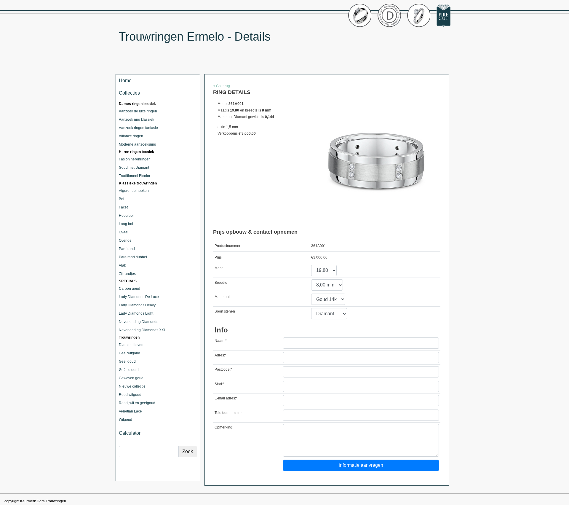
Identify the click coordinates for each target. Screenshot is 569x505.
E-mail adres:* (226, 398)
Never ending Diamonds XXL (142, 330)
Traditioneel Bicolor (134, 176)
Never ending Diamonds (138, 322)
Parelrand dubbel (133, 257)
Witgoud (125, 420)
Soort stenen (225, 311)
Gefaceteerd (129, 370)
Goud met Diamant (134, 167)
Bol (121, 199)
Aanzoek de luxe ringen (138, 111)
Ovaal (123, 232)
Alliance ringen (131, 136)
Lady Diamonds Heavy (137, 305)
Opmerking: (224, 427)
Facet (123, 207)
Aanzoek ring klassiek (136, 119)
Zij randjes (127, 274)
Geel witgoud (129, 353)
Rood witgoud (130, 395)
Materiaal (222, 297)
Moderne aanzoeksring (137, 144)
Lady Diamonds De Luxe (139, 297)
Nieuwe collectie (132, 386)
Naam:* (221, 341)
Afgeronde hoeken (134, 191)
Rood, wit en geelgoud (137, 403)
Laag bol (126, 224)
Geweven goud (131, 378)
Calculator (129, 433)
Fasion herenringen (135, 159)
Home (125, 80)
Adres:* (220, 355)
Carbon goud (129, 288)
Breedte (221, 283)
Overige (125, 240)
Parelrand (127, 249)
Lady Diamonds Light (136, 313)
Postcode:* (223, 369)
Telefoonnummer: (229, 413)
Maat (219, 268)
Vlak (122, 265)
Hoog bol (126, 216)
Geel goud (127, 361)
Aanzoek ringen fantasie (138, 128)
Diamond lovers (131, 345)
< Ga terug (221, 86)
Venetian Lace (130, 411)
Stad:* (219, 384)
